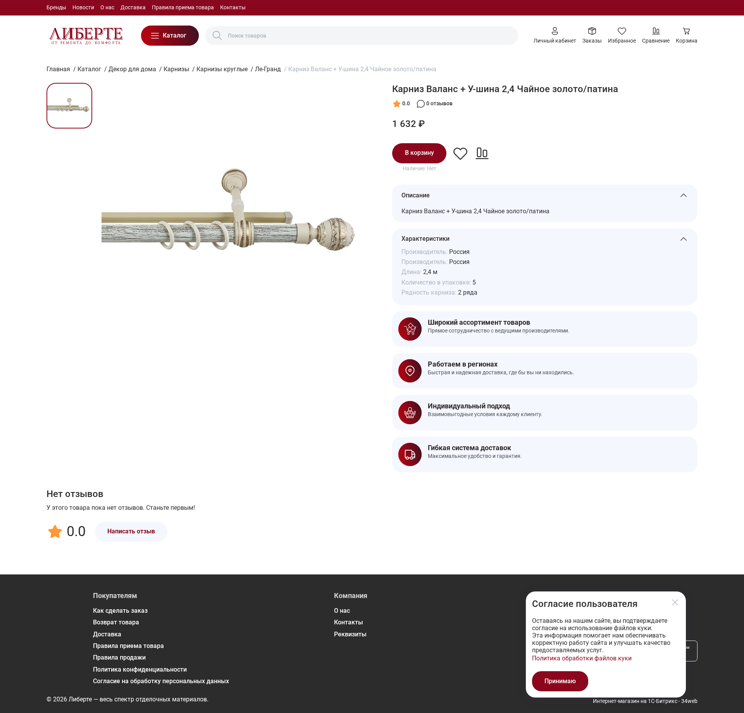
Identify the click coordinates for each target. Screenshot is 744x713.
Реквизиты (350, 634)
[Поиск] (217, 35)
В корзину (419, 152)
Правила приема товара (183, 7)
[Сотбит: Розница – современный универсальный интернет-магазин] (86, 36)
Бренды (56, 7)
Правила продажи (119, 657)
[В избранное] (460, 153)
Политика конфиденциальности (140, 669)
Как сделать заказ (120, 610)
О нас (107, 7)
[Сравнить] (482, 153)
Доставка (133, 7)
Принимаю (560, 681)
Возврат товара (116, 622)
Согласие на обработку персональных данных (161, 681)
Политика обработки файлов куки (582, 658)
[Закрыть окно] (675, 602)
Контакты (233, 7)
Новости (83, 7)
